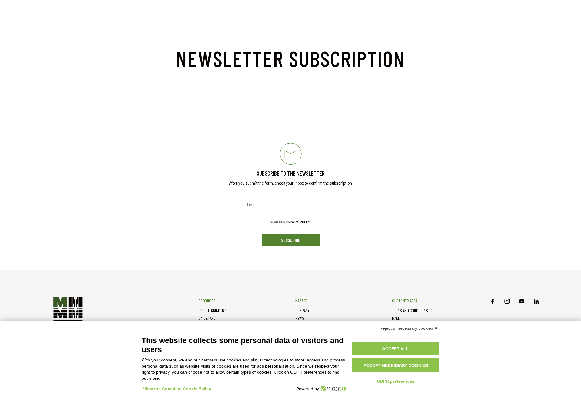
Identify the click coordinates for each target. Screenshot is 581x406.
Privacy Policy (298, 221)
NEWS (299, 318)
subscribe (290, 240)
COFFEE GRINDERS (212, 310)
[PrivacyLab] (332, 389)
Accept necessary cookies (395, 365)
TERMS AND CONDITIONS (410, 310)
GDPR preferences (396, 381)
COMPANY (302, 310)
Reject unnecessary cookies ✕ (408, 328)
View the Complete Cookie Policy (177, 388)
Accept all (395, 348)
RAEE (396, 318)
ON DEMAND (207, 318)
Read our (290, 222)
